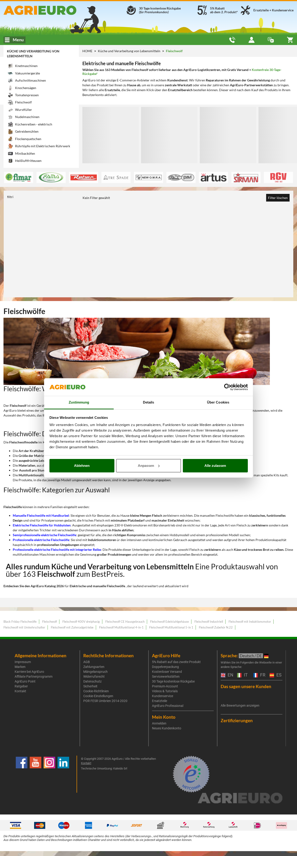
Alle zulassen (215, 466)
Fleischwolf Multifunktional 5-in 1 (171, 627)
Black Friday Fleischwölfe (20, 621)
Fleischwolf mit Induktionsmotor (250, 621)
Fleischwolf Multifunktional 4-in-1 (121, 627)
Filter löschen (278, 198)
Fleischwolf (49, 621)
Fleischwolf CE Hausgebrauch (125, 621)
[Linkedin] (63, 774)
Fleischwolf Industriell (208, 621)
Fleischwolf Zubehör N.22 (216, 627)
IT (245, 675)
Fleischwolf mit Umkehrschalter (24, 627)
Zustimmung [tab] (79, 402)
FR (262, 675)
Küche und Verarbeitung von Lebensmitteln (129, 51)
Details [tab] (148, 402)
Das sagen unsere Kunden (246, 686)
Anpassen (146, 466)
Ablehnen (82, 466)
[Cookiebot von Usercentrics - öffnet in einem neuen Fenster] (227, 387)
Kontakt (20, 691)
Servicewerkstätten (166, 676)
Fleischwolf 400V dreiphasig (81, 621)
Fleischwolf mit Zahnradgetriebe (72, 627)
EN (229, 675)
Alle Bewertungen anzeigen (240, 705)
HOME (87, 51)
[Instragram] (49, 774)
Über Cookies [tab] (218, 402)
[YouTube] (35, 774)
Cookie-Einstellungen (98, 696)
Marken (20, 667)
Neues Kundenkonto (166, 728)
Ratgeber (21, 686)
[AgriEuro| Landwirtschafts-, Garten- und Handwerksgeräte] (49, 10)
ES (278, 675)
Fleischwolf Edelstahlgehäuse (169, 621)
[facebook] (22, 774)
